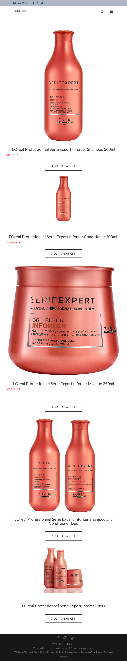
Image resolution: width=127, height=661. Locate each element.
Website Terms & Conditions (30, 652)
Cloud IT (70, 643)
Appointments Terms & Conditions (83, 652)
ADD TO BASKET (63, 166)
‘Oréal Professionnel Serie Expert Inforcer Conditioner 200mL (64, 236)
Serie (54, 149)
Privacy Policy (55, 652)
